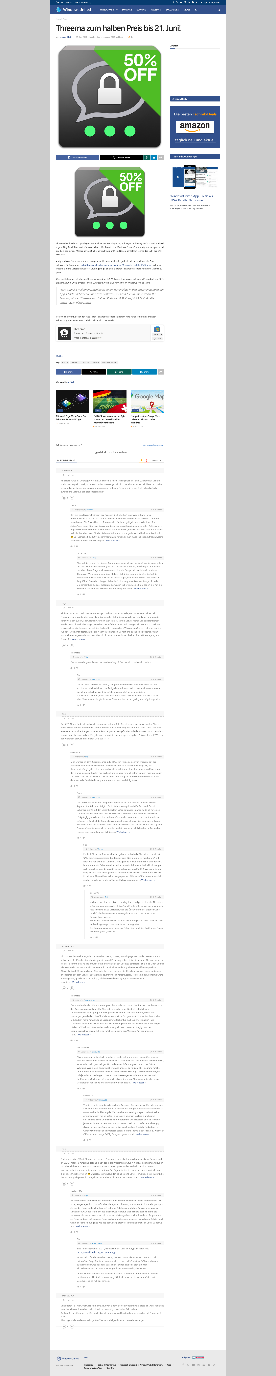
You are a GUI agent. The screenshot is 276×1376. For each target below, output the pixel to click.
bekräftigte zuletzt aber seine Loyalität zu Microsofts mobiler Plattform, (115, 264)
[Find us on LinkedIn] (189, 2)
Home (58, 19)
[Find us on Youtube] (181, 2)
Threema (79, 329)
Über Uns (59, 2)
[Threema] (64, 333)
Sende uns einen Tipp (93, 1368)
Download (157, 334)
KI (196, 9)
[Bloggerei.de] (198, 1357)
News (65, 19)
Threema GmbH (94, 333)
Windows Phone (109, 362)
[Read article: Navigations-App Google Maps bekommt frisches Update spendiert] (147, 401)
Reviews (156, 9)
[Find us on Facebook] (173, 2)
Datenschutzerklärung (83, 2)
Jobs (169, 1365)
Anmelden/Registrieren (153, 444)
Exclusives (172, 9)
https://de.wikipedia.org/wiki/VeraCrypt (96, 1252)
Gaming (141, 9)
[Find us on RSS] (196, 2)
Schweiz (74, 362)
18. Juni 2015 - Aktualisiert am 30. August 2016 (95, 37)
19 (131, 36)
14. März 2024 (137, 426)
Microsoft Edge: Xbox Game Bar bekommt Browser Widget (71, 418)
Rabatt (65, 362)
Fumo (94, 557)
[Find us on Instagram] (185, 2)
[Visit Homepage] (74, 9)
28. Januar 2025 (63, 423)
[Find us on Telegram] (193, 2)
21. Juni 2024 (100, 426)
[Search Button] (219, 9)
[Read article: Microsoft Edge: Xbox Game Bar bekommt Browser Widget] (72, 401)
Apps (60, 410)
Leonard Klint (65, 37)
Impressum (69, 2)
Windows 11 (107, 9)
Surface (127, 9)
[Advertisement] (195, 73)
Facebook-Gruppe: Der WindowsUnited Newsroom (141, 1365)
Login (205, 2)
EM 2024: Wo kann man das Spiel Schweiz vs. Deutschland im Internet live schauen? (109, 419)
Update (95, 362)
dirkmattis (89, 509)
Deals (186, 9)
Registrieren (215, 2)
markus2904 (90, 1000)
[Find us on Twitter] (177, 2)
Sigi (86, 657)
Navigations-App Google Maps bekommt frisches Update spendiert (145, 419)
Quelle (59, 355)
